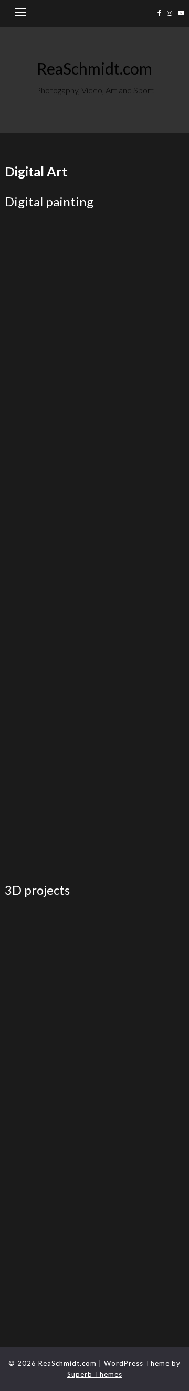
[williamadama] (49, 323)
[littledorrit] (139, 598)
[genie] (139, 1012)
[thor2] (49, 255)
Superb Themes (94, 1374)
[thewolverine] (49, 804)
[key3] (49, 1081)
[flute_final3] (49, 1012)
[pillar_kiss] (49, 667)
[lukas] (49, 1149)
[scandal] (139, 667)
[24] (139, 1218)
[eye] (139, 530)
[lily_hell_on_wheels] (49, 598)
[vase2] (49, 1218)
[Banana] (49, 461)
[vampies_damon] (139, 255)
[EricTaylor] (139, 804)
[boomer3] (139, 461)
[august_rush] (139, 392)
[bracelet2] (49, 1287)
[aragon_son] (49, 392)
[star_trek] (49, 736)
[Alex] (139, 323)
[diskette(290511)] (139, 944)
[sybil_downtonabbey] (139, 736)
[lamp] (139, 1081)
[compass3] (49, 944)
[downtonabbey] (49, 530)
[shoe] (139, 1149)
